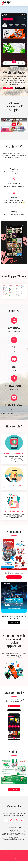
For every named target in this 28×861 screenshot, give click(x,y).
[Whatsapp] (6, 820)
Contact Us (20, 855)
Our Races (8, 855)
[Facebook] (11, 820)
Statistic (13, 852)
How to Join (20, 852)
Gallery (14, 855)
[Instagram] (17, 820)
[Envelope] (22, 820)
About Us (7, 852)
